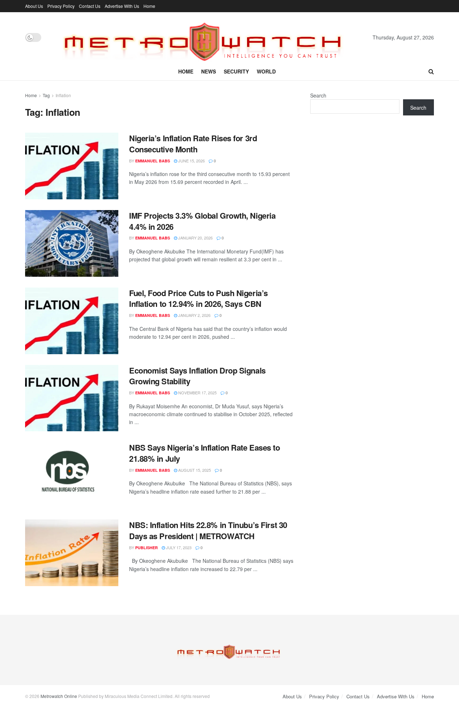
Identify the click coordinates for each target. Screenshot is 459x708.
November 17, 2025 (197, 392)
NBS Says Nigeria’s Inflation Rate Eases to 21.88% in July (204, 453)
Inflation (63, 95)
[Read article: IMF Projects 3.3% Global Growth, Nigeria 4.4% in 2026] (71, 243)
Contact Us (89, 6)
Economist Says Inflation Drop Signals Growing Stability (197, 376)
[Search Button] (431, 71)
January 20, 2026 (195, 238)
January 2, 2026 (193, 315)
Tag (46, 95)
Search (318, 95)
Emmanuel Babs (152, 160)
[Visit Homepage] (207, 37)
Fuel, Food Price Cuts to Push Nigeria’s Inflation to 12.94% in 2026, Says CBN (198, 298)
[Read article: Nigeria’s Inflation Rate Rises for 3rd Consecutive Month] (71, 166)
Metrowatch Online (59, 696)
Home (149, 6)
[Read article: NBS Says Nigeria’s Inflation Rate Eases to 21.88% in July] (71, 475)
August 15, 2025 (194, 470)
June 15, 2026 (191, 160)
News (208, 71)
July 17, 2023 (178, 547)
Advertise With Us (122, 6)
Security (236, 71)
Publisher (146, 547)
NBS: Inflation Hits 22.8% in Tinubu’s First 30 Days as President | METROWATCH (208, 530)
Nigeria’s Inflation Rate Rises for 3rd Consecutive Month (193, 143)
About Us (34, 6)
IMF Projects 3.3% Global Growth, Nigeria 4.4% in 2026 (202, 221)
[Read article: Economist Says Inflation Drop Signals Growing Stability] (71, 398)
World (266, 71)
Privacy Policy (61, 6)
